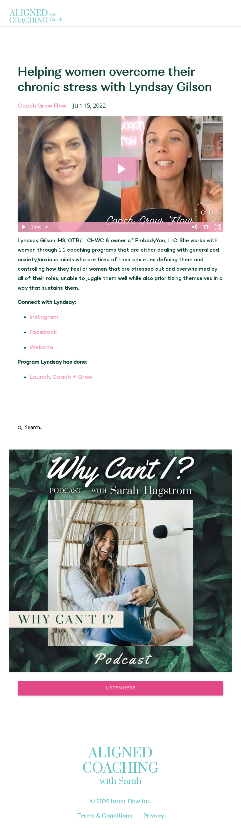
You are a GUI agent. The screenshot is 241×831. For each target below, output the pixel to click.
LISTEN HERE (120, 688)
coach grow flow (42, 106)
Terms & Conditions (104, 816)
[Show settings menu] (206, 227)
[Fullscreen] (218, 227)
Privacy (153, 816)
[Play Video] (23, 227)
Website (41, 347)
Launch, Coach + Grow (61, 377)
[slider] (115, 227)
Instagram (43, 317)
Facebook (43, 332)
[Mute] (194, 227)
